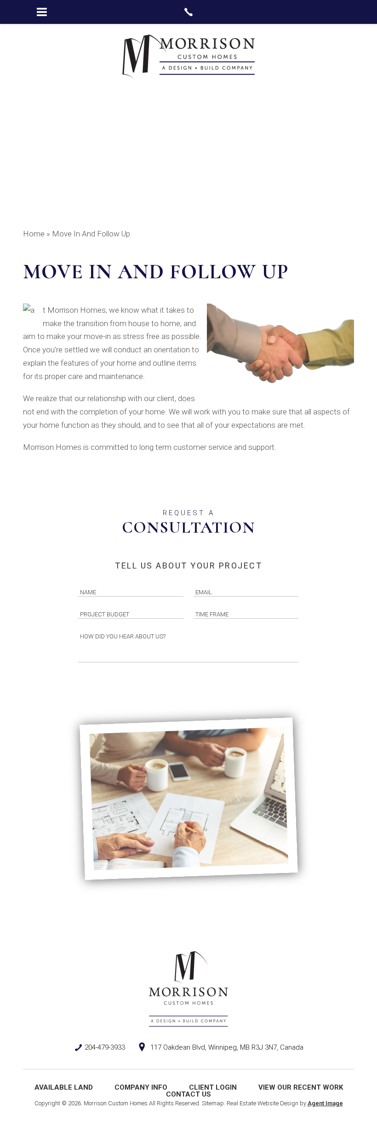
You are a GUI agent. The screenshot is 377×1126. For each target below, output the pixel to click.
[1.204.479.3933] (188, 12)
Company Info (140, 1087)
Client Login (213, 1087)
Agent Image (325, 1103)
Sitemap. (213, 1103)
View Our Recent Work (300, 1087)
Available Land (63, 1087)
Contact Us (188, 1094)
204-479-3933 (105, 1047)
